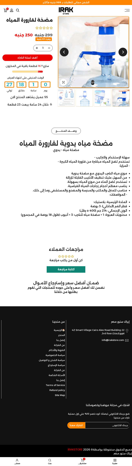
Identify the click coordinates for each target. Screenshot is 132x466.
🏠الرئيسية (59, 330)
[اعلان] (66, 2)
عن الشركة (59, 345)
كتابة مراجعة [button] (66, 269)
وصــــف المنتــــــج (66, 130)
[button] (44, 28)
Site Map (60, 395)
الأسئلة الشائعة (57, 375)
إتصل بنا (60, 340)
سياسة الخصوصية (55, 355)
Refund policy (57, 390)
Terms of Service (55, 385)
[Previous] (122, 52)
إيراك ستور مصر (123, 453)
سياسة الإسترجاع (56, 365)
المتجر (61, 335)
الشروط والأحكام (57, 350)
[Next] (64, 52)
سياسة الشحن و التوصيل (52, 360)
